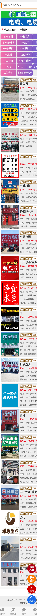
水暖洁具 (25, 36)
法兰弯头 (8, 72)
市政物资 (25, 54)
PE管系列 (8, 48)
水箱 (8, 66)
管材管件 (8, 36)
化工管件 (8, 60)
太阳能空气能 (24, 72)
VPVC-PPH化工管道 (24, 67)
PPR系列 (24, 48)
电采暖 (8, 54)
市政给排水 (8, 42)
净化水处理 (25, 60)
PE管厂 (25, 42)
